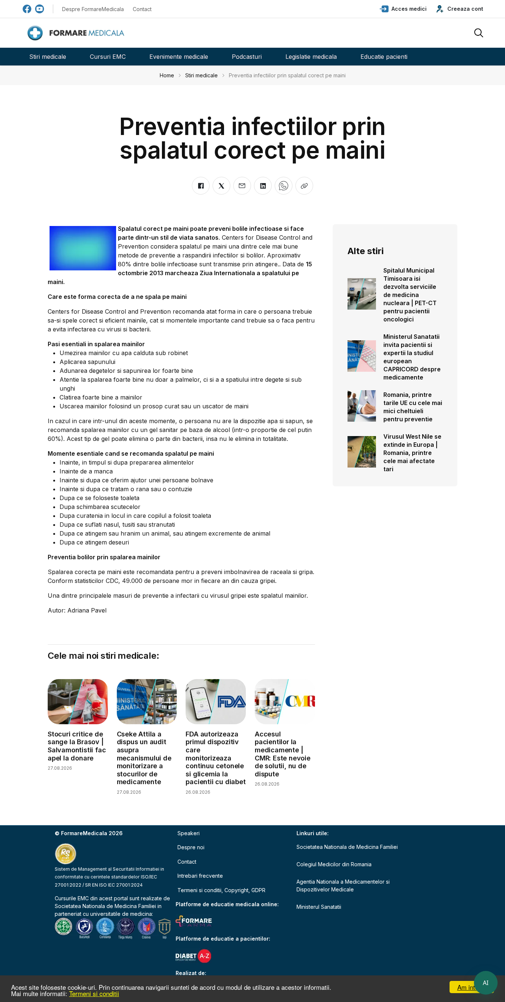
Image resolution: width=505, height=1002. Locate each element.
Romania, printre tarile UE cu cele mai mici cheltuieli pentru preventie (412, 407)
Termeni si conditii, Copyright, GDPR (221, 890)
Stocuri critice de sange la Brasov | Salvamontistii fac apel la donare (77, 746)
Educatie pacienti (383, 56)
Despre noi (190, 847)
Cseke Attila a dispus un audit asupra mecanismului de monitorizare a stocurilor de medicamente (144, 758)
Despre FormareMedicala (93, 9)
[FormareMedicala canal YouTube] (39, 8)
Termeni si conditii (94, 993)
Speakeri (188, 833)
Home (167, 75)
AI (486, 983)
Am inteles (472, 987)
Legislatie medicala (311, 56)
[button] (403, 8)
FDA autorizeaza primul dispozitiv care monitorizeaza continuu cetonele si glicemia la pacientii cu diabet (215, 758)
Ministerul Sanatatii (318, 907)
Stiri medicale (47, 56)
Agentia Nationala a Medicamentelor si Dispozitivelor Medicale (343, 885)
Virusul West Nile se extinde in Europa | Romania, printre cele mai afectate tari (412, 453)
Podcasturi (247, 56)
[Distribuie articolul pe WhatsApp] (283, 186)
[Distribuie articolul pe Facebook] (201, 186)
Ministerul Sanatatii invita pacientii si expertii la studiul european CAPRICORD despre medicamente (412, 357)
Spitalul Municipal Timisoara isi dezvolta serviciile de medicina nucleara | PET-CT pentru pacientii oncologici (410, 295)
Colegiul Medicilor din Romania (334, 864)
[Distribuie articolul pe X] (221, 186)
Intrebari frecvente (200, 876)
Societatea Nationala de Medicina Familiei (105, 906)
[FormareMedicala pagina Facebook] (27, 9)
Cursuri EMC (108, 56)
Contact (142, 9)
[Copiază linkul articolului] (304, 186)
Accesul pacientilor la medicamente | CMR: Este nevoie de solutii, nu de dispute (283, 754)
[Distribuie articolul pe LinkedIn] (263, 186)
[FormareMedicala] (77, 33)
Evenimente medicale (178, 56)
